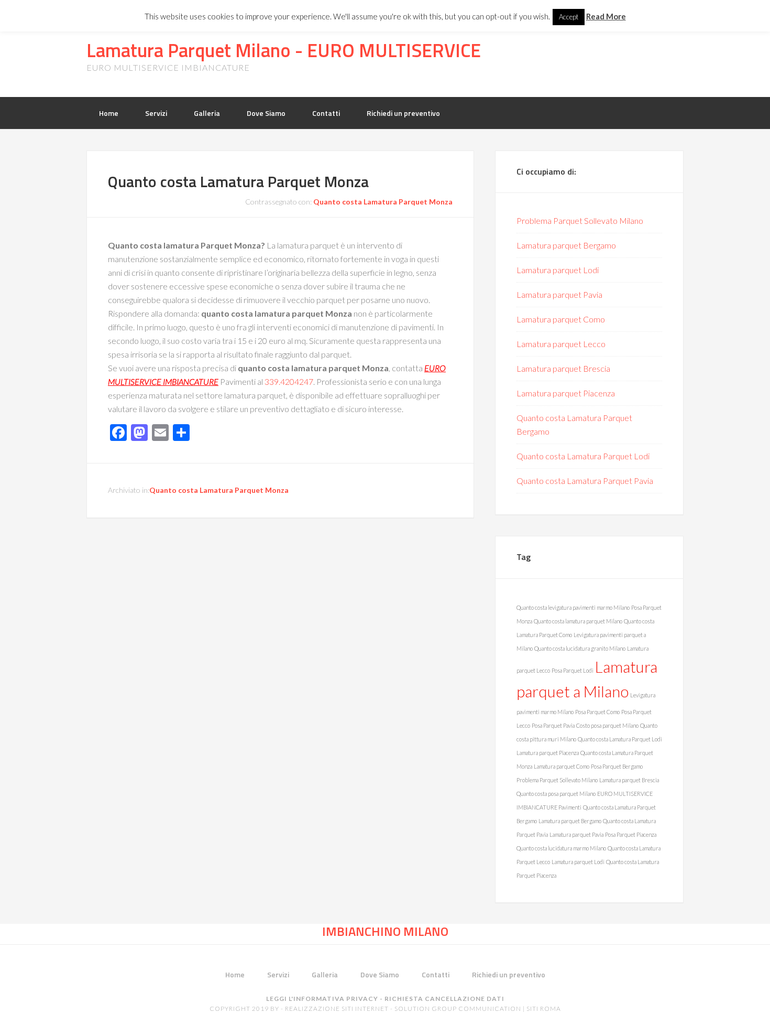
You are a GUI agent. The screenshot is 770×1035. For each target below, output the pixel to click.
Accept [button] (568, 17)
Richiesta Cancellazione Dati (444, 998)
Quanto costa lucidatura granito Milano (579, 648)
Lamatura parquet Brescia (563, 368)
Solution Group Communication (457, 1008)
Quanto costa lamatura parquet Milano (578, 621)
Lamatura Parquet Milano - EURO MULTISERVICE (283, 50)
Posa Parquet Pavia (553, 725)
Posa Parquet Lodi (572, 670)
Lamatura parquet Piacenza (565, 393)
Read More (606, 16)
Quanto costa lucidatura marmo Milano (561, 848)
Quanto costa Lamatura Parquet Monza (238, 181)
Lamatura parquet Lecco (561, 344)
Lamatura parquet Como (560, 319)
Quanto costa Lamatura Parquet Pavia (584, 481)
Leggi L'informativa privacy (322, 998)
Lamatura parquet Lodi (557, 270)
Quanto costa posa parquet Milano (556, 793)
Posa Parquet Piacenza (630, 834)
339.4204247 (289, 381)
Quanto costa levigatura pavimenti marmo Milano (573, 607)
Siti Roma (543, 1008)
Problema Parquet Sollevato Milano (579, 220)
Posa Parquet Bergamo (617, 766)
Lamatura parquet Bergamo (566, 245)
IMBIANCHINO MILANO (385, 931)
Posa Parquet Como (597, 711)
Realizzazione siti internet (337, 1008)
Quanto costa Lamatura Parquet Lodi (583, 456)
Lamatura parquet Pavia (559, 294)
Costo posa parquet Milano (607, 725)
